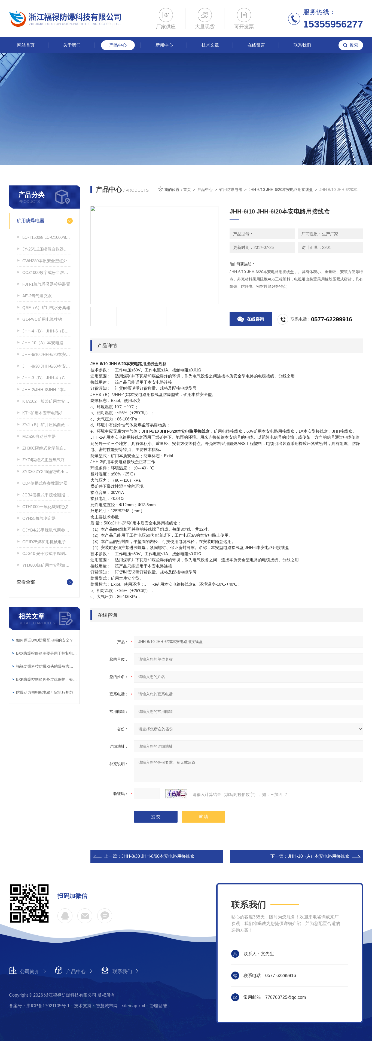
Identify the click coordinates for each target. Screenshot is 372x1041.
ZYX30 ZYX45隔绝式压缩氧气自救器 (46, 471)
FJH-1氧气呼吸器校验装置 (46, 284)
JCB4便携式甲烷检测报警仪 (46, 495)
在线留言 (256, 45)
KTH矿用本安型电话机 (42, 413)
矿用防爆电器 (30, 220)
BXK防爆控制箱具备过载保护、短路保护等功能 (46, 679)
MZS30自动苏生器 (39, 436)
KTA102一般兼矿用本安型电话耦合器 (46, 401)
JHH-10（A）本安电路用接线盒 (46, 342)
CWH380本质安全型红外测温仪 (46, 260)
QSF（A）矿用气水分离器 (46, 307)
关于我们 (72, 45)
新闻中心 (164, 45)
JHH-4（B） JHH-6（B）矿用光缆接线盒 (46, 331)
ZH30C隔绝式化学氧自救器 (46, 448)
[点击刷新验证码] (176, 793)
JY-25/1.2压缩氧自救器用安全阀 (46, 249)
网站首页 (26, 45)
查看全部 (26, 582)
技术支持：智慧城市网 (96, 1005)
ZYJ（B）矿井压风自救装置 (46, 424)
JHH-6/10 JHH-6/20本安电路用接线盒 (46, 354)
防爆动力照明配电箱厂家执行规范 (44, 692)
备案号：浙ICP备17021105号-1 (39, 1005)
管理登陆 (158, 1005)
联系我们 (302, 45)
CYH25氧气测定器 (39, 518)
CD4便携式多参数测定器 (44, 483)
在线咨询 (255, 319)
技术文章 (210, 45)
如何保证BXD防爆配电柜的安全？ (44, 640)
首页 (187, 189)
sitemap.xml (133, 1005)
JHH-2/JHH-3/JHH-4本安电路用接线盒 (46, 389)
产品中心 (118, 45)
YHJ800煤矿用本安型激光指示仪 (46, 565)
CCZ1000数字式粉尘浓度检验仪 (46, 272)
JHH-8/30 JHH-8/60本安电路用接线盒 (46, 366)
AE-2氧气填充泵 (37, 296)
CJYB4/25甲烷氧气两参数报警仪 (46, 530)
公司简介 (29, 971)
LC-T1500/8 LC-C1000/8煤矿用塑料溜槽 (46, 237)
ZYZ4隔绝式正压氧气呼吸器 (46, 459)
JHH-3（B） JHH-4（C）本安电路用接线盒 (46, 378)
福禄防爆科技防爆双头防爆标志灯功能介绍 (46, 666)
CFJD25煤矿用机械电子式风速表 (46, 541)
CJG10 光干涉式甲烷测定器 (46, 553)
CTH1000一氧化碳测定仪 (45, 506)
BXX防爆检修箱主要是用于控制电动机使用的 (46, 653)
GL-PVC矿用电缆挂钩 (42, 319)
